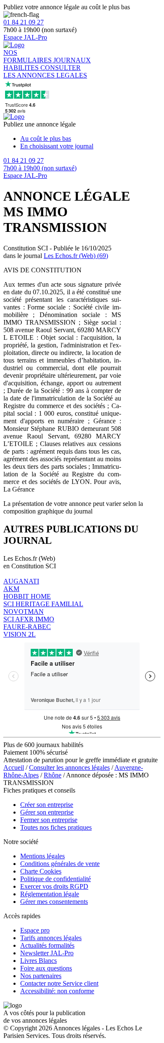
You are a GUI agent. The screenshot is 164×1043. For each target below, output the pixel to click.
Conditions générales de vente (60, 863)
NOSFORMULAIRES (28, 56)
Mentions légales (42, 856)
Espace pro (35, 930)
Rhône (52, 775)
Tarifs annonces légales (51, 937)
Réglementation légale (49, 894)
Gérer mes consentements (54, 901)
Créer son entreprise (46, 804)
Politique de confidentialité (55, 878)
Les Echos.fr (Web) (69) (76, 255)
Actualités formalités (47, 945)
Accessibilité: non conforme (57, 991)
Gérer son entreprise (47, 812)
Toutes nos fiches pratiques (56, 827)
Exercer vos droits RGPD (54, 886)
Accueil (13, 767)
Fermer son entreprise (48, 819)
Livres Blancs (38, 960)
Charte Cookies (40, 871)
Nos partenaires (40, 975)
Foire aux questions (46, 968)
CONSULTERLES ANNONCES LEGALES (45, 71)
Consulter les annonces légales (69, 767)
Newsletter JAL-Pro (47, 953)
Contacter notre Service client (59, 983)
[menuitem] (90, 138)
